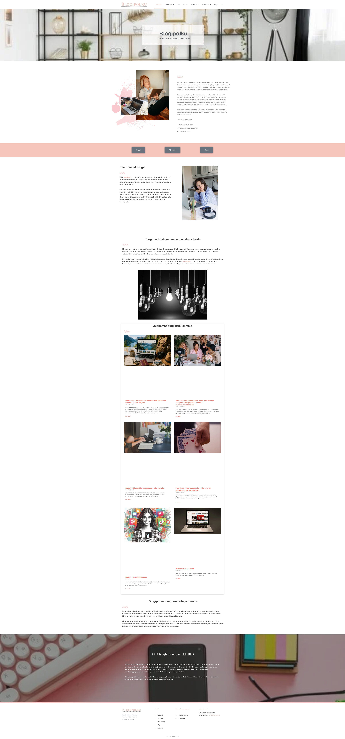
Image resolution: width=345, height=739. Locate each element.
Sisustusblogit (181, 4)
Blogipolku (159, 4)
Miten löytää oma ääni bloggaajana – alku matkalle (144, 488)
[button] (222, 4)
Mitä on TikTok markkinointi (136, 577)
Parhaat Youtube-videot (185, 569)
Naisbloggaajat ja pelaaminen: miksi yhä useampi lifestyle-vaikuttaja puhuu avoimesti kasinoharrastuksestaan (195, 402)
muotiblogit (127, 177)
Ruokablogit (205, 4)
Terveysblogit (195, 4)
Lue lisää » (128, 416)
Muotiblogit (169, 4)
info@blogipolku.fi (214, 715)
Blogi (215, 4)
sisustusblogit (187, 261)
